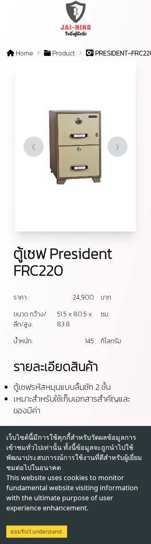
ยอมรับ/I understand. (36, 531)
